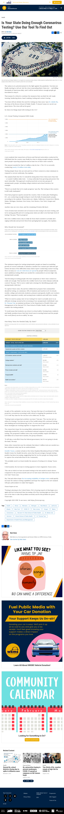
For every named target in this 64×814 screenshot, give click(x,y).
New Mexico (44, 505)
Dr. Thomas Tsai (41, 516)
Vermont (9, 516)
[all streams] (61, 8)
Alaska (8, 509)
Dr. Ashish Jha (49, 512)
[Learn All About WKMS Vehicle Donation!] (32, 631)
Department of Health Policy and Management (20, 519)
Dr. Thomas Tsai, (10, 303)
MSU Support (52, 797)
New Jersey (36, 509)
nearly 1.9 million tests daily (22, 167)
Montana (24, 505)
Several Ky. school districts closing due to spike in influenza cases (11, 769)
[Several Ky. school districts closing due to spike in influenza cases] (12, 758)
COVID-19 (26, 509)
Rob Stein (8, 32)
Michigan (34, 505)
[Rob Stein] (5, 535)
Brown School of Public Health (24, 516)
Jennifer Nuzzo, (10, 451)
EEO (37, 797)
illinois (16, 505)
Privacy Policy (27, 797)
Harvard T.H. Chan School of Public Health (29, 512)
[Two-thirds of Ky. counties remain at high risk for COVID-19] (52, 758)
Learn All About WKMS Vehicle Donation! (32, 665)
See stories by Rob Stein (18, 539)
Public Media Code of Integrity (41, 793)
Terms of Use (52, 800)
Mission (25, 793)
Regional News (27, 765)
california (54, 505)
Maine (54, 509)
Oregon (46, 509)
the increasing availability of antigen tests (35, 478)
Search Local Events (32, 740)
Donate (57, 2)
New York (17, 509)
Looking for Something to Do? (32, 736)
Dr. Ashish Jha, (53, 102)
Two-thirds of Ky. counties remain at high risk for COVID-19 (52, 769)
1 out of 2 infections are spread (26, 271)
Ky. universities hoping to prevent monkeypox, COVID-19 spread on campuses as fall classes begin (32, 771)
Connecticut (10, 512)
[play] (4, 8)
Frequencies (52, 793)
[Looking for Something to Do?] (32, 701)
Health (3, 17)
